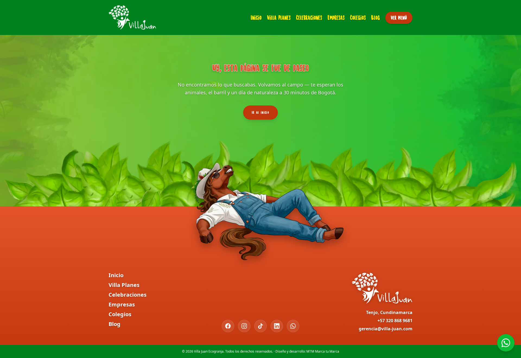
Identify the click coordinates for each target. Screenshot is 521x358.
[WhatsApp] (293, 326)
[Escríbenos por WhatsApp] (505, 342)
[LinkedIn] (277, 326)
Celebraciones (309, 17)
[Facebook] (228, 326)
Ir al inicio (260, 112)
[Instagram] (244, 326)
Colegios (358, 17)
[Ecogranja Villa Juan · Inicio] (132, 17)
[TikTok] (260, 326)
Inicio (256, 17)
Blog (375, 17)
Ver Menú (399, 18)
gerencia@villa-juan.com (385, 329)
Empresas (336, 17)
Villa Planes (279, 17)
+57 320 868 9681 (394, 321)
